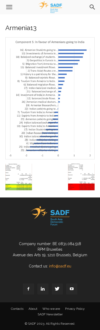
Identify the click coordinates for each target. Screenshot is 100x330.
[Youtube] (71, 289)
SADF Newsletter (50, 314)
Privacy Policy (75, 309)
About (33, 309)
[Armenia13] (50, 158)
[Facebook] (28, 289)
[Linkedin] (43, 289)
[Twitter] (57, 289)
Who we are (51, 309)
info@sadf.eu (60, 266)
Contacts (17, 309)
